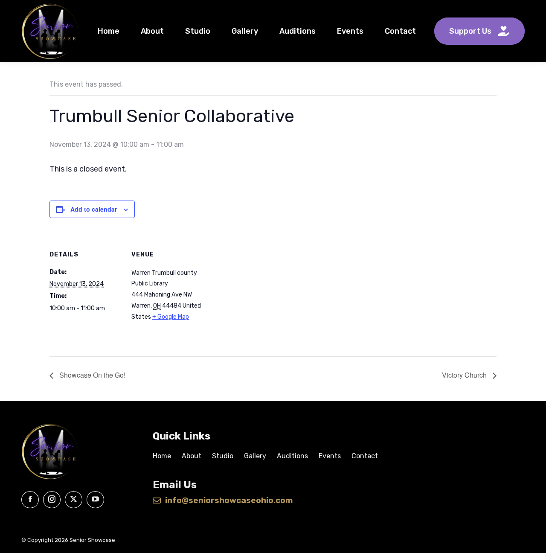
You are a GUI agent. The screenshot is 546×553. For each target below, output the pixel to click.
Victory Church (465, 375)
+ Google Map (170, 316)
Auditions (292, 456)
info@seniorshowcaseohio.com (229, 500)
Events (330, 456)
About (191, 456)
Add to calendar (93, 209)
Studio (222, 456)
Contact (364, 456)
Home (162, 456)
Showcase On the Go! (91, 375)
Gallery (255, 456)
